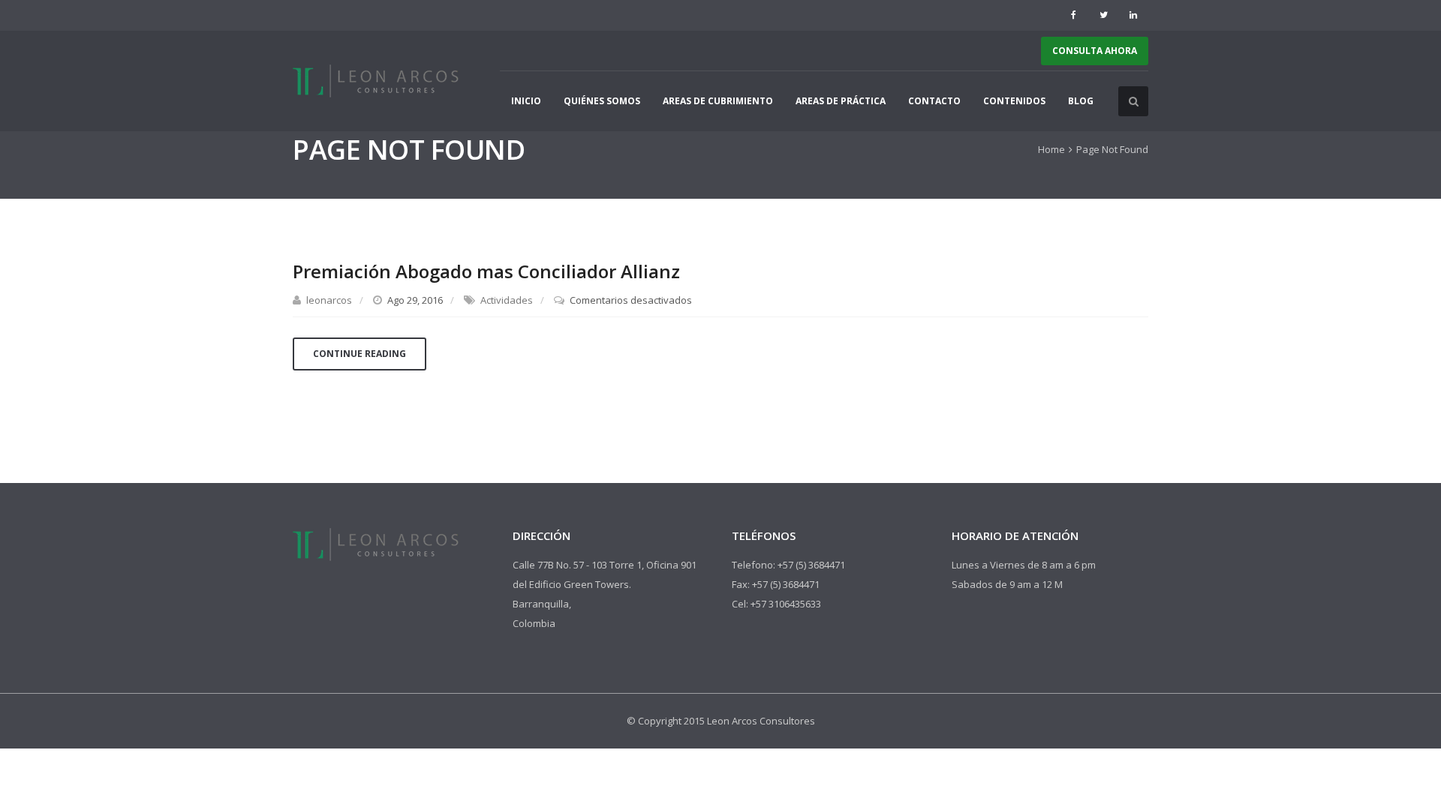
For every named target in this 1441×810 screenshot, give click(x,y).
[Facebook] (1073, 15)
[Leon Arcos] (377, 81)
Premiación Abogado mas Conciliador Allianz (486, 271)
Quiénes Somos (602, 100)
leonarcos (329, 300)
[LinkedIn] (1133, 15)
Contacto (934, 100)
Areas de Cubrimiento (718, 100)
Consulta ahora (1094, 50)
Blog (1081, 100)
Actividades (506, 300)
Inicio (526, 100)
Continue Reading (359, 353)
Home (1051, 149)
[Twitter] (1103, 15)
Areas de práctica (841, 100)
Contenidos (1014, 100)
